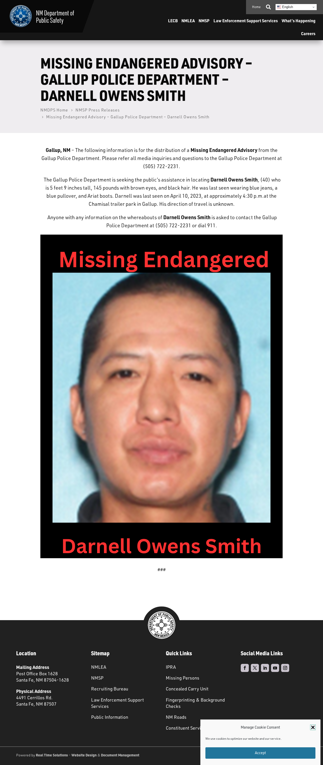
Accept (260, 753)
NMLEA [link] (188, 20)
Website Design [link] (84, 755)
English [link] (287, 7)
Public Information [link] (109, 717)
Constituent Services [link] (187, 728)
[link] (42, 16)
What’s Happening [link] (298, 20)
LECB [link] (173, 20)
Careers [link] (308, 33)
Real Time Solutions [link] (52, 755)
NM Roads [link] (176, 717)
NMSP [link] (204, 20)
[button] (312, 727)
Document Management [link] (120, 755)
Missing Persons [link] (182, 678)
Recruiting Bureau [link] (109, 688)
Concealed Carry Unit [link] (187, 688)
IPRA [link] (171, 667)
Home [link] (256, 7)
